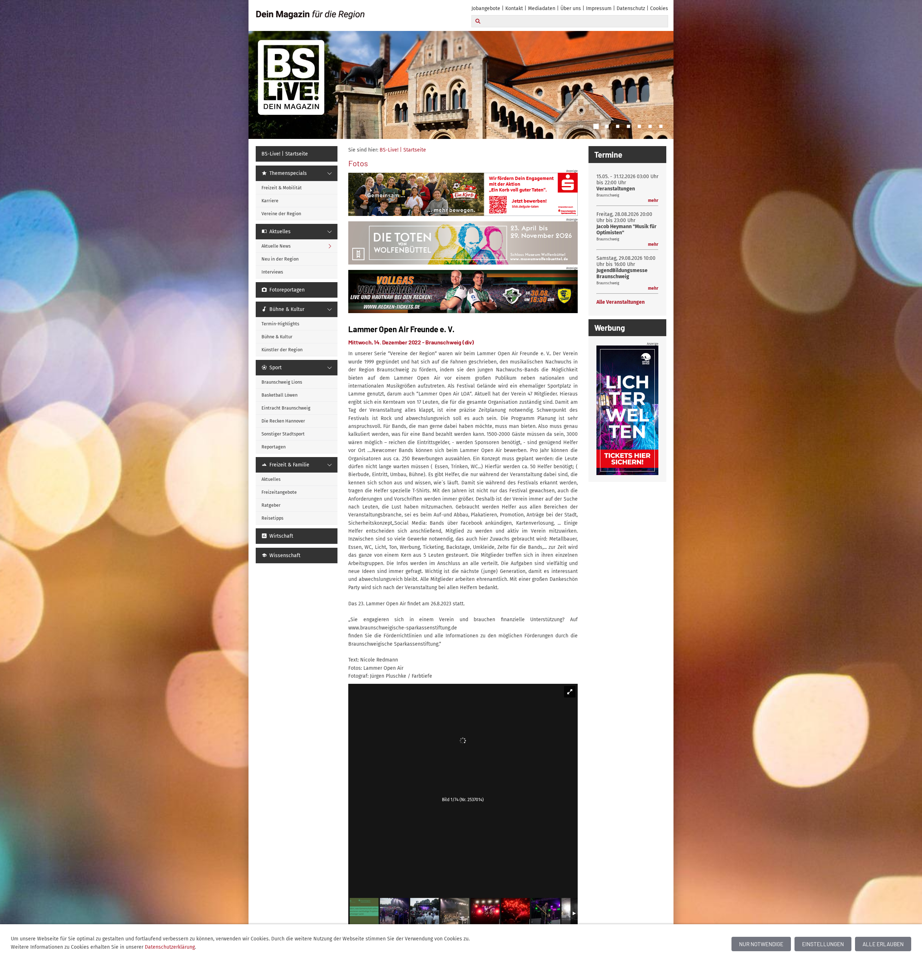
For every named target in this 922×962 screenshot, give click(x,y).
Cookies (659, 8)
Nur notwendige (761, 944)
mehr (653, 200)
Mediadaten (541, 8)
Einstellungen (823, 944)
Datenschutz (631, 8)
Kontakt (514, 8)
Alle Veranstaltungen (620, 302)
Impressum (599, 8)
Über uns (570, 8)
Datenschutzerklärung (170, 947)
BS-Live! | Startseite (403, 150)
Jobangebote (485, 8)
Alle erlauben (883, 944)
